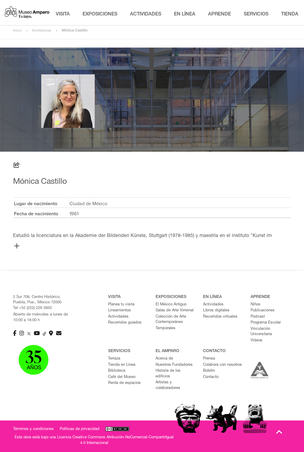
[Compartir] (17, 166)
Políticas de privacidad (79, 429)
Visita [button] (63, 14)
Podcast (258, 317)
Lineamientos (119, 311)
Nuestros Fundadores (174, 365)
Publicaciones (263, 311)
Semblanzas (41, 30)
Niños (255, 305)
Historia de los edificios (168, 374)
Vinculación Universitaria (261, 332)
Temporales (165, 328)
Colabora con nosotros (222, 365)
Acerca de (164, 359)
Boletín (209, 371)
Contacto (210, 377)
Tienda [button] (289, 14)
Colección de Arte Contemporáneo (171, 319)
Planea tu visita (121, 305)
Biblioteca (116, 371)
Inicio (17, 30)
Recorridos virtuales (220, 317)
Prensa (209, 359)
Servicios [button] (256, 14)
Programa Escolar (266, 323)
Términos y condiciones (33, 429)
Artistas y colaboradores (168, 385)
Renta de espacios (124, 383)
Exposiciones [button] (100, 14)
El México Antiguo (171, 305)
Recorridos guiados (125, 323)
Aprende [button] (219, 14)
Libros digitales (216, 311)
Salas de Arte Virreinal (175, 311)
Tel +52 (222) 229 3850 (32, 308)
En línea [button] (184, 14)
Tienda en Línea (121, 365)
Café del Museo (121, 377)
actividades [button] (145, 14)
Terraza (114, 359)
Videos (256, 341)
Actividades (118, 317)
